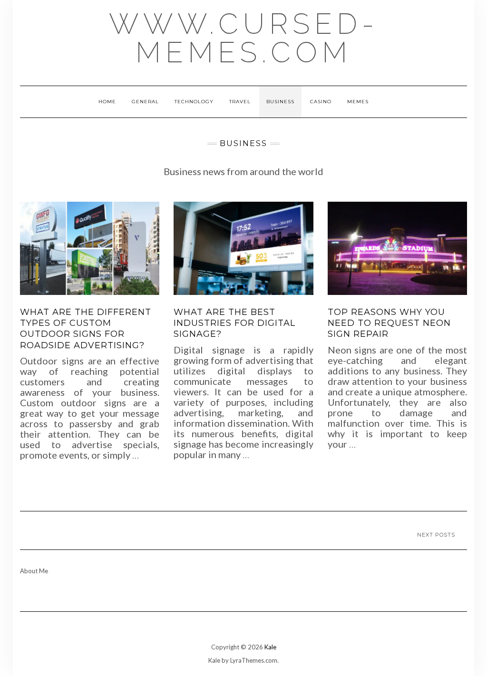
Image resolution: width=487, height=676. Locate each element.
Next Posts (436, 534)
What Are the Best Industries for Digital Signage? (234, 323)
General (145, 101)
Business (280, 101)
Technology (194, 101)
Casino (320, 101)
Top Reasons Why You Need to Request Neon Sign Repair (389, 323)
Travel (240, 101)
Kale (270, 647)
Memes (358, 101)
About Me (34, 571)
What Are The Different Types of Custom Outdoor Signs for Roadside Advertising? (85, 329)
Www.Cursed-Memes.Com (244, 38)
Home (107, 101)
